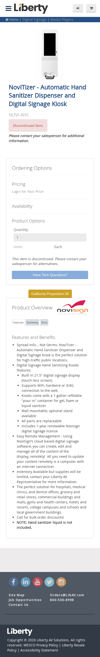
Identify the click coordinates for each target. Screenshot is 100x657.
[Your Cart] (91, 8)
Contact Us (19, 605)
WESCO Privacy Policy (41, 645)
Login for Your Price (27, 191)
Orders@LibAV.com (67, 595)
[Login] (78, 8)
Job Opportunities (25, 600)
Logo (31, 9)
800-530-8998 (62, 600)
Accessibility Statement (39, 650)
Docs (44, 322)
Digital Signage (34, 19)
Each (58, 246)
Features (18, 322)
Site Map (17, 595)
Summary (32, 322)
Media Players (61, 19)
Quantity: (21, 229)
